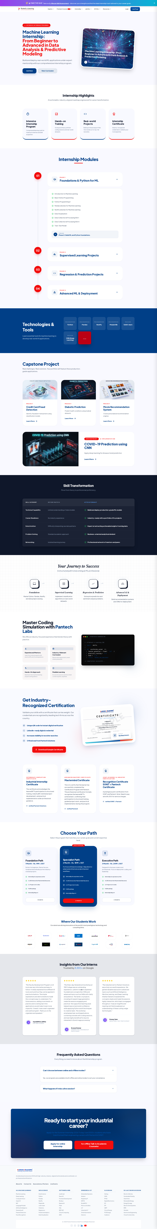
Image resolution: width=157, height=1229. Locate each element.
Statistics (41, 1208)
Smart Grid (126, 1198)
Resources (107, 9)
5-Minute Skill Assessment (59, 3)
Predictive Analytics (44, 1212)
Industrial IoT (84, 1210)
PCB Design (107, 1212)
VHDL (105, 1196)
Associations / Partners (41, 1184)
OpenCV (18, 1201)
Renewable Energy (129, 1201)
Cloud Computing (64, 1212)
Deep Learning (20, 1196)
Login (126, 9)
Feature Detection (21, 1212)
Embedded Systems (86, 1194)
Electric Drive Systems (130, 1205)
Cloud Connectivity (129, 1215)
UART (105, 1208)
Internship (79, 9)
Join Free (135, 9)
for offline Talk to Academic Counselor (94, 1145)
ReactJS (61, 1196)
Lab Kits (88, 9)
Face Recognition (21, 1215)
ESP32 (83, 1201)
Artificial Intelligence (21, 1208)
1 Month (40, 900)
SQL (60, 1208)
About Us (19, 1184)
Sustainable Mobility (129, 1196)
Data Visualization (43, 1215)
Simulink (126, 1210)
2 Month (78, 900)
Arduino (83, 1196)
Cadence (106, 1215)
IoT (82, 1208)
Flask (60, 1205)
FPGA (105, 1198)
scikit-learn (42, 1205)
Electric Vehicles (128, 1194)
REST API (61, 1210)
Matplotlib (41, 1203)
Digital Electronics (109, 1201)
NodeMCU (84, 1203)
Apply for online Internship (58, 1145)
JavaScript (62, 1194)
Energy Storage (128, 1203)
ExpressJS (62, 1203)
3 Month (117, 900)
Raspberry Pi (84, 1198)
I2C (105, 1203)
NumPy (40, 1201)
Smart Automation (86, 1212)
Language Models (21, 1205)
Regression (42, 1210)
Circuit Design (108, 1210)
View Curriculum (48, 71)
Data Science (42, 1194)
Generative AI (19, 1210)
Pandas (41, 1198)
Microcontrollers (85, 1205)
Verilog (106, 1194)
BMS (125, 1208)
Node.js (61, 1201)
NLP (17, 1203)
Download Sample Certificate (49, 749)
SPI (105, 1205)
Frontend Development (65, 1198)
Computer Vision (20, 1198)
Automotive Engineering (130, 1212)
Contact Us (27, 1184)
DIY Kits (97, 9)
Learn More (32, 421)
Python (41, 1196)
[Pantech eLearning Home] (26, 9)
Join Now (29, 71)
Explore (51, 9)
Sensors (83, 1215)
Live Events (54, 1184)
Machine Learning (20, 1194)
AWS (60, 1215)
